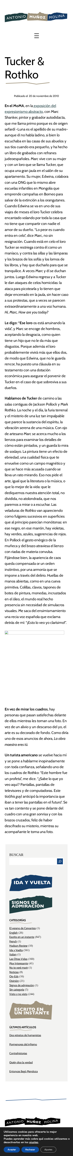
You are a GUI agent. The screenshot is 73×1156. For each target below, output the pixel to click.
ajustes (33, 1142)
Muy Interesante (18, 963)
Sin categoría (16, 989)
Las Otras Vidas (18, 959)
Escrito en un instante (21, 937)
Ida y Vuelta (16, 950)
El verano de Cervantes (22, 928)
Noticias (14, 972)
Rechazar (30, 1149)
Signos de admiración (21, 985)
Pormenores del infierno (23, 1044)
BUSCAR (16, 855)
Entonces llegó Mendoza (23, 1071)
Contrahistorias (18, 1053)
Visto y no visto (18, 994)
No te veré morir (18, 967)
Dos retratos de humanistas (25, 1035)
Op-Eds (13, 976)
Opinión (14, 981)
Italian (13, 954)
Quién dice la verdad (21, 1062)
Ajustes (48, 1149)
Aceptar (12, 1149)
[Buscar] (60, 861)
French (13, 941)
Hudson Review (18, 945)
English (13, 932)
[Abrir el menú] (36, 36)
